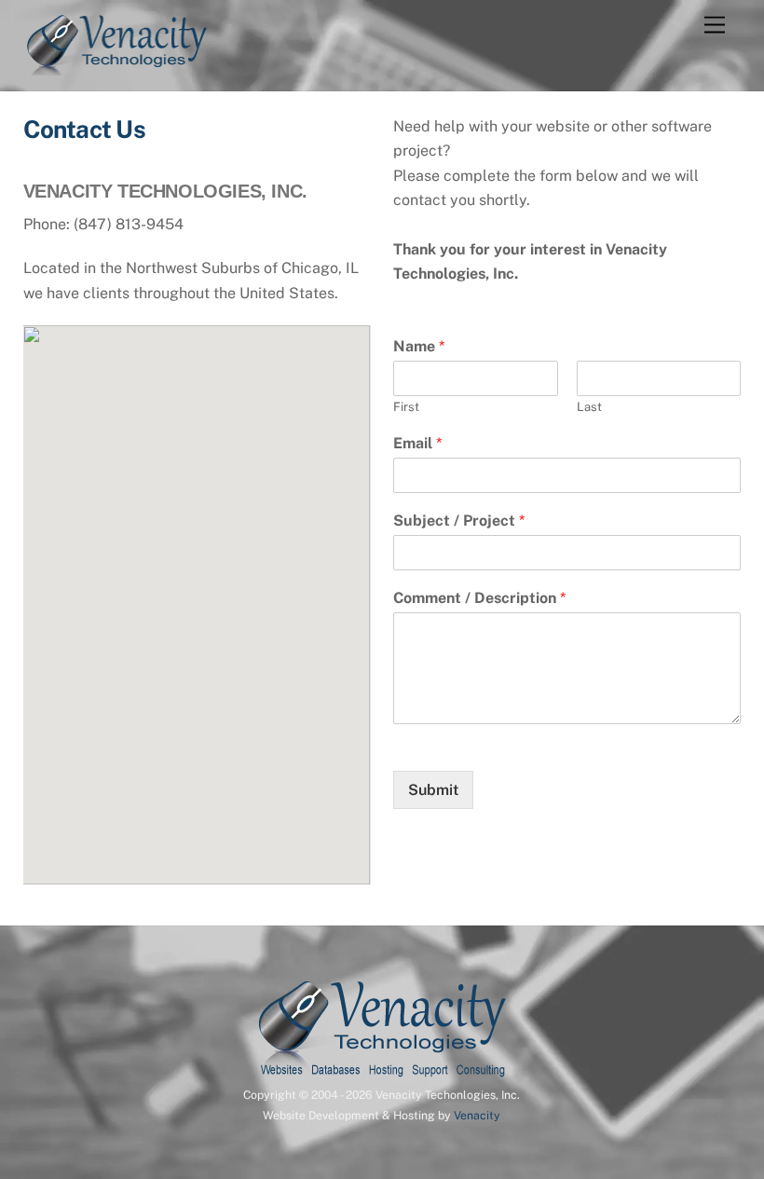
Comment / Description (479, 598)
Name (418, 346)
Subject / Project (459, 520)
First (406, 407)
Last (589, 407)
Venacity (477, 1115)
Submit (433, 790)
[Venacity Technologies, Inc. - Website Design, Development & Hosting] (116, 67)
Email (417, 443)
